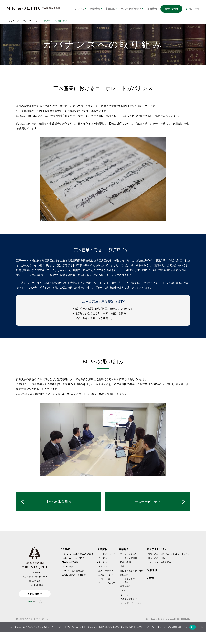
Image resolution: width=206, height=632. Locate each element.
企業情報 (96, 8)
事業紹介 (111, 8)
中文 (197, 9)
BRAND (80, 8)
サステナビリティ (132, 8)
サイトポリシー (43, 619)
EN (191, 9)
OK (192, 627)
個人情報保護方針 (24, 619)
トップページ (12, 21)
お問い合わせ (171, 8)
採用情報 (152, 570)
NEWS (150, 578)
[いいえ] (202, 627)
